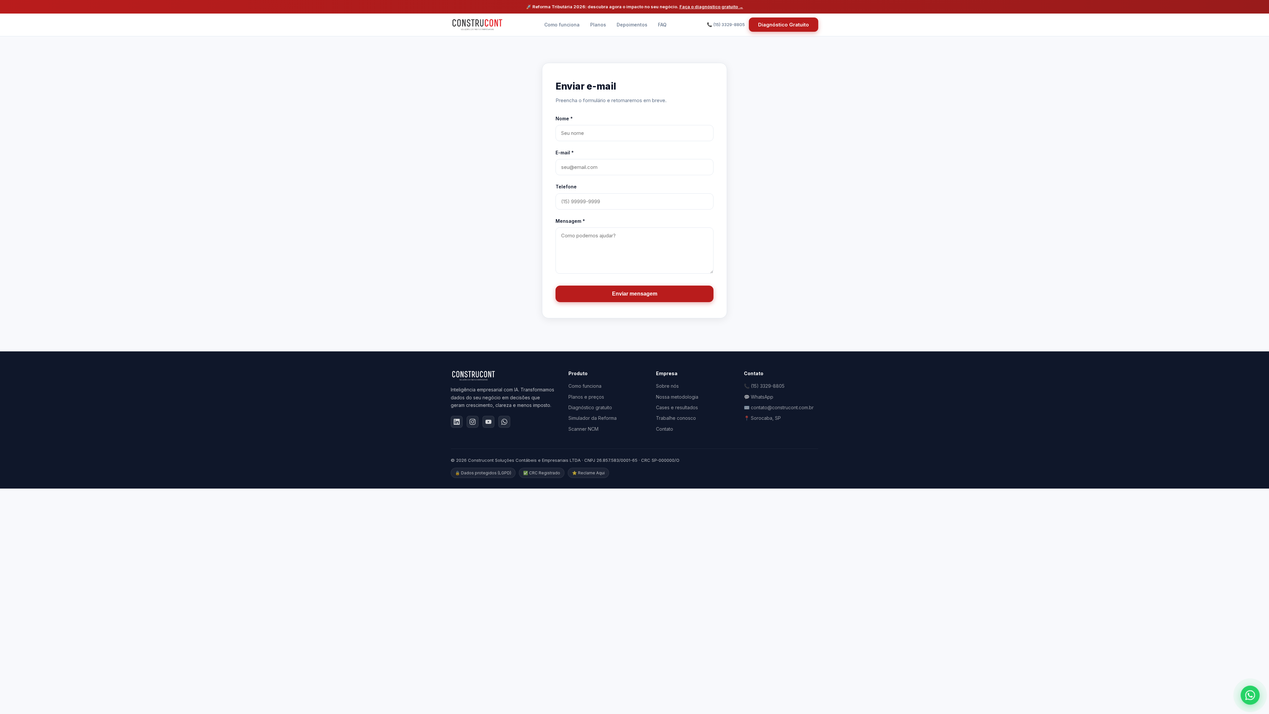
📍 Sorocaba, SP (762, 418)
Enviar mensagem (634, 294)
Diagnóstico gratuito (590, 407)
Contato (664, 429)
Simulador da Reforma (592, 418)
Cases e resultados (677, 407)
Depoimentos (632, 24)
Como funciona (562, 24)
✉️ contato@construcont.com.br (779, 407)
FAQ (662, 24)
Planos (598, 24)
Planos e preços (586, 397)
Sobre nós (667, 386)
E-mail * (565, 152)
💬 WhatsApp (758, 397)
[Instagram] (473, 422)
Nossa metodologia (677, 397)
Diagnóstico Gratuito (783, 24)
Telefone (566, 186)
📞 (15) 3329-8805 (764, 386)
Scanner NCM (583, 429)
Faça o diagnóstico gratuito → (711, 6)
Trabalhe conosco (676, 418)
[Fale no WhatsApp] (1250, 695)
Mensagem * (570, 221)
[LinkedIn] (457, 422)
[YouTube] (488, 422)
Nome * (564, 118)
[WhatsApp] (504, 422)
